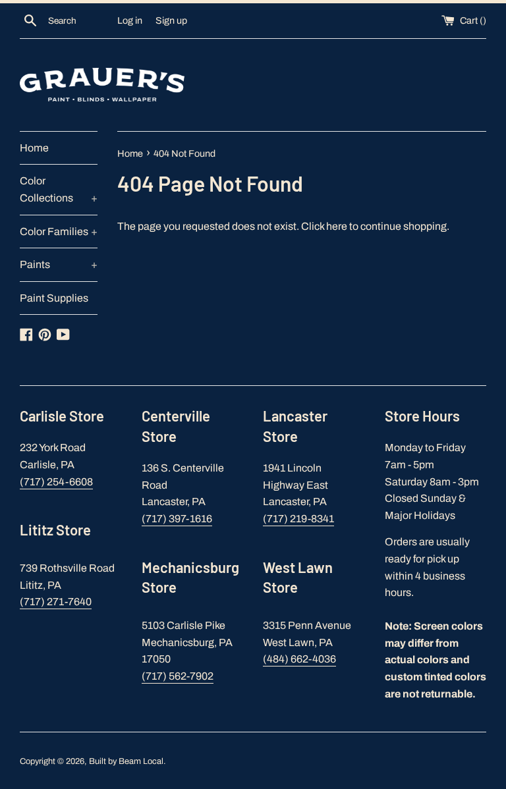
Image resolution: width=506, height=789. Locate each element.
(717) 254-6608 (56, 481)
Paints (59, 264)
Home (34, 147)
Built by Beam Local (126, 761)
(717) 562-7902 (177, 676)
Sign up (171, 20)
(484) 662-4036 (299, 659)
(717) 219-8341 (298, 518)
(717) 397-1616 (177, 518)
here (336, 226)
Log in (129, 20)
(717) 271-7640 (56, 601)
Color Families (59, 231)
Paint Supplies (54, 298)
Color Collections (59, 189)
